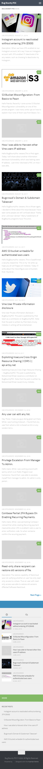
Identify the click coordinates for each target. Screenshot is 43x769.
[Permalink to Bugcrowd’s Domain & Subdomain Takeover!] (21, 181)
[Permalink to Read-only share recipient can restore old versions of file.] (21, 549)
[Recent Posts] (7, 614)
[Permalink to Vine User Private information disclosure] (21, 287)
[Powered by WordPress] (13, 761)
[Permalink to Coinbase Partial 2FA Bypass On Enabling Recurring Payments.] (21, 497)
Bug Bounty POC (9, 3)
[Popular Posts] (17, 614)
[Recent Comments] (26, 614)
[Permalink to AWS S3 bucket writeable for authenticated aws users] (21, 234)
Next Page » (35, 595)
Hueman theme (33, 762)
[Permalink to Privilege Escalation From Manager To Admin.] (21, 443)
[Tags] (36, 614)
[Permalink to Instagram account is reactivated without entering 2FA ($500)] (21, 23)
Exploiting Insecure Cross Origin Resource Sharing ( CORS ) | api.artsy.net (19, 361)
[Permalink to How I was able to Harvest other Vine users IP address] (21, 128)
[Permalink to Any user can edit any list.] (21, 397)
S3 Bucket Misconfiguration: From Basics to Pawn (22, 720)
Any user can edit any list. (16, 414)
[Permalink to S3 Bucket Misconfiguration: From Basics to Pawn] (21, 78)
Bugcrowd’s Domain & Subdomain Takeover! (20, 734)
